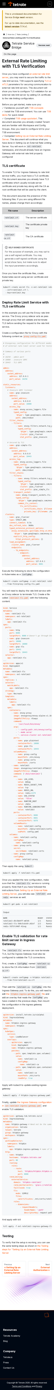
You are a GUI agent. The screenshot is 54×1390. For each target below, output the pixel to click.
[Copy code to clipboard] (49, 287)
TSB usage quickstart (26, 118)
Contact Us (8, 1367)
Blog (5, 1341)
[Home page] (4, 34)
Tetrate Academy (11, 1335)
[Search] (50, 4)
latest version (12, 26)
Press (6, 1362)
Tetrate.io (7, 1357)
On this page (10, 54)
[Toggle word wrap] (44, 287)
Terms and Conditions (21, 1386)
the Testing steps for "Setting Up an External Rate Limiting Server (25, 1249)
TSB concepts (36, 108)
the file (25, 994)
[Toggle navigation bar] (4, 4)
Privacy (39, 1386)
